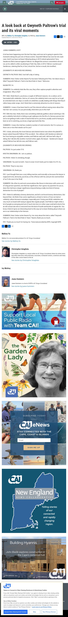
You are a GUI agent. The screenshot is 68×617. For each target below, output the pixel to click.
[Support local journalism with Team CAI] (34, 311)
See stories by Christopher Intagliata (25, 260)
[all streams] (65, 8)
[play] (4, 9)
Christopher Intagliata (20, 36)
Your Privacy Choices (49, 612)
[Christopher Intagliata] (6, 251)
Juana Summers (40, 36)
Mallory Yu (10, 36)
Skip (34, 612)
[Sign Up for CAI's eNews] (34, 433)
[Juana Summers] (6, 281)
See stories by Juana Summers (23, 286)
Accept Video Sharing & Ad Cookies (16, 612)
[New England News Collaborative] (34, 501)
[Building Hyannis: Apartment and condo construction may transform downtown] (34, 558)
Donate (61, 3)
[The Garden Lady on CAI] (34, 365)
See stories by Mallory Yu (11, 241)
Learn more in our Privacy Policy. (42, 607)
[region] (32, 598)
